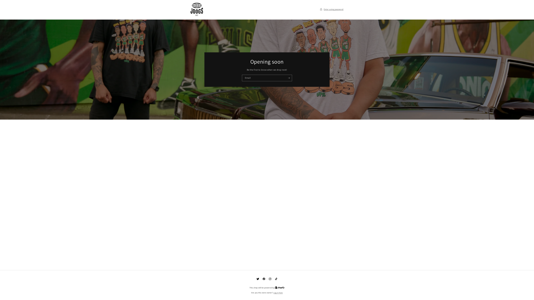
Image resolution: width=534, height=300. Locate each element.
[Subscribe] (289, 78)
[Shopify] (280, 288)
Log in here (278, 293)
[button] (331, 9)
